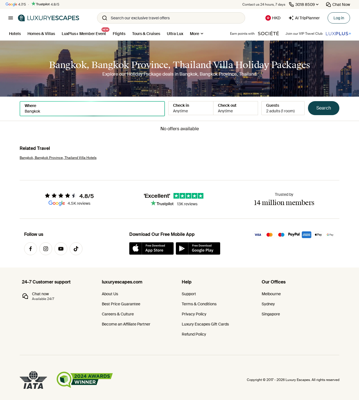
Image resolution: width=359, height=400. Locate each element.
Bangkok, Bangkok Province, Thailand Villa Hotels (58, 157)
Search (323, 108)
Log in (338, 17)
